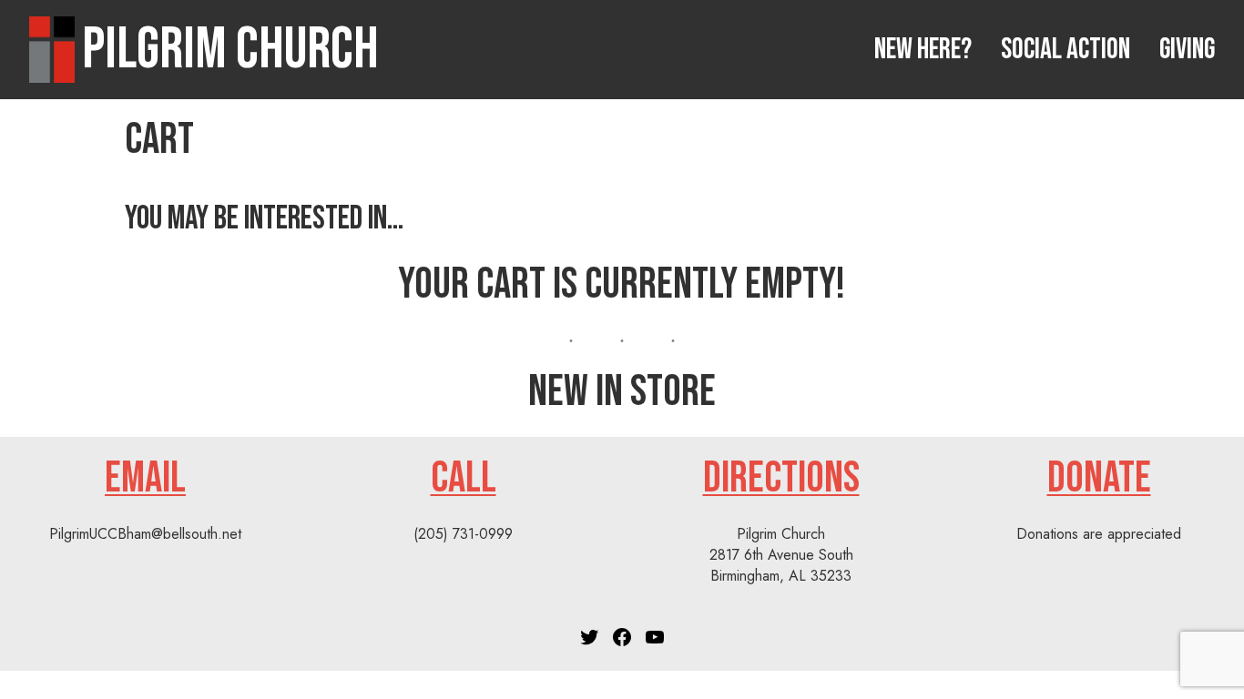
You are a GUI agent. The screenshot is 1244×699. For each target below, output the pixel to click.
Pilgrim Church (230, 50)
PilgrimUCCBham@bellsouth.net (145, 533)
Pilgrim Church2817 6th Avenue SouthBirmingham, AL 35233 (781, 554)
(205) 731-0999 (463, 533)
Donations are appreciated (1098, 533)
